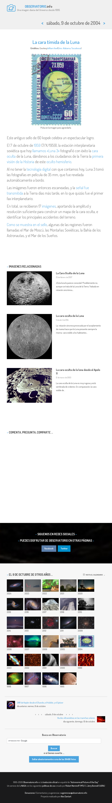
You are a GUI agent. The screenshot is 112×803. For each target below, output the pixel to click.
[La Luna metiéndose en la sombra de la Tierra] (86, 604)
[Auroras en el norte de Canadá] (50, 585)
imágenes (49, 206)
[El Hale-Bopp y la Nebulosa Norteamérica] (33, 678)
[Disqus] (56, 471)
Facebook (48, 548)
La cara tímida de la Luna (56, 42)
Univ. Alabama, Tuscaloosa (69, 48)
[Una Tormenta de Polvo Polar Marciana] (68, 660)
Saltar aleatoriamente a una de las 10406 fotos (54, 759)
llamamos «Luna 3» (46, 150)
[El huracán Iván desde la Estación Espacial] (68, 604)
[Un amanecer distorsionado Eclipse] (33, 585)
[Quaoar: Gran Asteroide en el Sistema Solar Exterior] (33, 660)
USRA (102, 785)
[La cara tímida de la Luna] (86, 641)
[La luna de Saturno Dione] (68, 678)
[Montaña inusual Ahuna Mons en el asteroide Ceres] (50, 604)
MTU (82, 785)
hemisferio (63, 161)
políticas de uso (48, 785)
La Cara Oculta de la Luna (70, 273)
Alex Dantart (66, 796)
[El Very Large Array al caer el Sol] (86, 585)
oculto (50, 161)
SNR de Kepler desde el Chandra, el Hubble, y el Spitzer (40, 702)
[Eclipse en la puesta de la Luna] (15, 623)
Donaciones (30, 793)
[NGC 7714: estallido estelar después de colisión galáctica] (15, 604)
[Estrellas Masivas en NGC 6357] (15, 641)
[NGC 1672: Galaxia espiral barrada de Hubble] (33, 604)
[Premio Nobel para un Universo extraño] (68, 623)
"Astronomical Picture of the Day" (84, 782)
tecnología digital (39, 169)
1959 (37, 145)
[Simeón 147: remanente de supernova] (50, 623)
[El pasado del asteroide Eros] (50, 660)
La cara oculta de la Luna (70, 316)
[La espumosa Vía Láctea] (86, 660)
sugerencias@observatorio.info (73, 793)
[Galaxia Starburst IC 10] (86, 623)
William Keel (52, 48)
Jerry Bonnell (92, 785)
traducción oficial (50, 782)
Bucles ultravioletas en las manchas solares (76, 718)
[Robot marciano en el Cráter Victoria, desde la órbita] (50, 641)
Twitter (64, 548)
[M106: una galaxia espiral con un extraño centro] (15, 585)
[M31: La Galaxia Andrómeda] (50, 678)
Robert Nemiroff (72, 785)
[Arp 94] (33, 623)
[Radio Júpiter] (15, 660)
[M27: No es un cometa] (15, 678)
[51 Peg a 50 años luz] (68, 585)
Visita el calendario (94, 575)
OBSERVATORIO (35, 6)
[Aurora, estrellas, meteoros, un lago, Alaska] (33, 641)
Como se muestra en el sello (27, 224)
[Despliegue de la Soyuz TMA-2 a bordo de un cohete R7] (68, 641)
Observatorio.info (30, 782)
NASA (23, 785)
